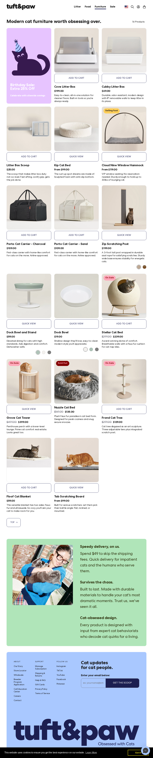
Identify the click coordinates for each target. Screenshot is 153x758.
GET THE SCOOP (122, 683)
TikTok (60, 671)
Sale (112, 7)
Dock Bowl (61, 332)
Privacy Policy (41, 689)
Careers (17, 696)
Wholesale (18, 675)
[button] (145, 750)
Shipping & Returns (40, 674)
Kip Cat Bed (62, 165)
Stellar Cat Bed (112, 332)
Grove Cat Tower (18, 418)
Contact (17, 701)
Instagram (61, 666)
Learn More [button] (91, 752)
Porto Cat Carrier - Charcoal (26, 244)
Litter (77, 7)
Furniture (100, 7)
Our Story (18, 666)
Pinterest (61, 684)
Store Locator (20, 671)
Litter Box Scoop (18, 165)
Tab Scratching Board (69, 496)
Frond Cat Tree (112, 418)
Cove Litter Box (64, 87)
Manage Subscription (40, 667)
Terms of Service (42, 694)
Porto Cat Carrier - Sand (71, 244)
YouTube (61, 675)
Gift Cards (40, 685)
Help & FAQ (40, 680)
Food (88, 7)
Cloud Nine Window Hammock (122, 165)
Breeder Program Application (19, 682)
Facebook (61, 680)
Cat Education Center (20, 690)
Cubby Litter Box (113, 87)
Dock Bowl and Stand (21, 332)
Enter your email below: (95, 675)
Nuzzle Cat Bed (64, 407)
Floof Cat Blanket (19, 496)
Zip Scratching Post (115, 244)
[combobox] (126, 7)
